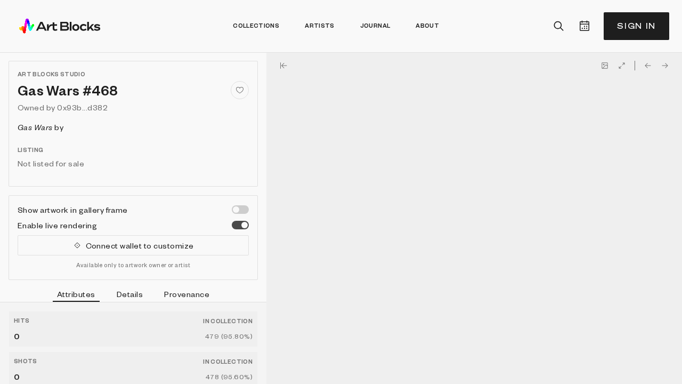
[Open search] (559, 26)
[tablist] (133, 295)
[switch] (240, 209)
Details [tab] (130, 294)
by (40, 127)
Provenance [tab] (186, 294)
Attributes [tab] (76, 294)
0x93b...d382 (82, 107)
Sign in (636, 25)
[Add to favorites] (240, 90)
